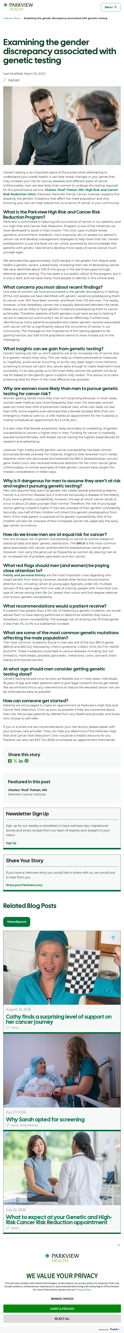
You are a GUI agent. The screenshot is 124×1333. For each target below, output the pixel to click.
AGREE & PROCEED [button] (62, 1309)
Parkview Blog (11, 18)
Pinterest (27, 761)
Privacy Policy (83, 1289)
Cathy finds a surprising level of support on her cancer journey (59, 1019)
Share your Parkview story (24, 885)
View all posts (16, 922)
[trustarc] (114, 1329)
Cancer (14, 80)
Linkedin (21, 761)
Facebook (10, 761)
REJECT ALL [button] (62, 1319)
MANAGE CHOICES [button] (62, 1299)
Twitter (15, 761)
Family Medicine (29, 1125)
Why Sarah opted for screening (45, 1119)
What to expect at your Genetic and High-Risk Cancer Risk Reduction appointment (59, 1219)
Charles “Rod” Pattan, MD (64, 190)
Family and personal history (24, 575)
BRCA (81, 543)
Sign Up (11, 843)
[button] (118, 1245)
